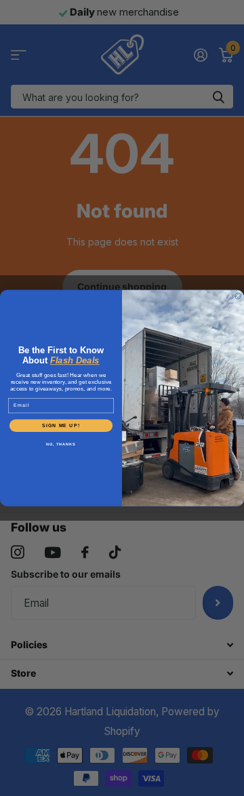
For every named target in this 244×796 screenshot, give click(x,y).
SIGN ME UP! (61, 425)
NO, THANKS (61, 444)
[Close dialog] (238, 296)
